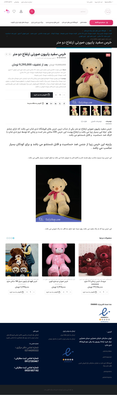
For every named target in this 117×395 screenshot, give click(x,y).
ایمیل (47, 103)
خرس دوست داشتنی (56, 70)
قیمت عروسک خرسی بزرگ (58, 75)
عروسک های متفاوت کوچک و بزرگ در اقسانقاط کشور (51, 84)
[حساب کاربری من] (21, 11)
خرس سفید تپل (25, 70)
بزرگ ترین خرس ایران (37, 22)
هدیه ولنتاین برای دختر (59, 87)
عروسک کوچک (43, 73)
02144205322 (8, 2)
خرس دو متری (93, 279)
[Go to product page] (95, 259)
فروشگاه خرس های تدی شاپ (70, 22)
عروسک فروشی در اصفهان (27, 81)
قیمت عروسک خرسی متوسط (42, 75)
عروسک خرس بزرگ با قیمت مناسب (45, 81)
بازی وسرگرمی (109, 279)
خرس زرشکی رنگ (35, 78)
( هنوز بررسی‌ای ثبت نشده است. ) (45, 58)
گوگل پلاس (51, 103)
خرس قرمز (87, 279)
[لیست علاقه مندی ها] (14, 11)
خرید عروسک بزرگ (61, 81)
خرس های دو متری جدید (52, 22)
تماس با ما (89, 2)
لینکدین (55, 103)
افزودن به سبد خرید (40, 95)
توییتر (60, 103)
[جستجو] (32, 11)
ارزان (74, 279)
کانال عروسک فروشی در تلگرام (44, 87)
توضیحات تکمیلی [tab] (96, 121)
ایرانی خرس (33, 279)
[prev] (9, 54)
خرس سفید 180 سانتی (36, 70)
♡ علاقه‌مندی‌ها (109, 2)
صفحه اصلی (83, 22)
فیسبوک (64, 103)
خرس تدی (13, 279)
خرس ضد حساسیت (60, 73)
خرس (104, 279)
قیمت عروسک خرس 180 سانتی (29, 73)
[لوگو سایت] (108, 11)
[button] (108, 78)
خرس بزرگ (99, 279)
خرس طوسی (50, 73)
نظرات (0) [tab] (84, 121)
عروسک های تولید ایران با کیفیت (20, 22)
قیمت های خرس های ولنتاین (14, 84)
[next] (6, 54)
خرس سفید (47, 70)
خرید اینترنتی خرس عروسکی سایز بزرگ (19, 78)
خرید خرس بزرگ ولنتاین (79, 279)
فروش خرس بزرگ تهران (29, 84)
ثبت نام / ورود (98, 2)
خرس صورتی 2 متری (14, 70)
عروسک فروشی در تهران (12, 81)
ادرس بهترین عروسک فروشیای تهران (51, 78)
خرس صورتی (48, 279)
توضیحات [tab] (109, 121)
